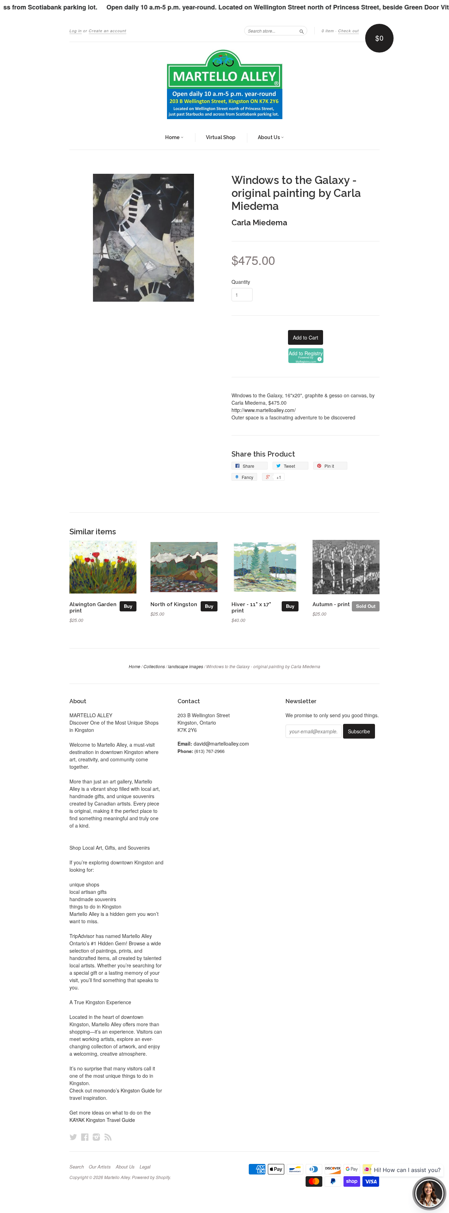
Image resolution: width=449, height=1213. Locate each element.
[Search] (302, 30)
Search (76, 1166)
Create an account (107, 30)
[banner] (224, 84)
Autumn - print (331, 604)
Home (173, 137)
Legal (145, 1166)
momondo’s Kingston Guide (124, 1090)
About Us (269, 137)
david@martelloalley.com (221, 743)
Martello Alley (117, 1177)
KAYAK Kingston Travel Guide (102, 1119)
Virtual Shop (220, 137)
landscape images (185, 666)
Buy (128, 606)
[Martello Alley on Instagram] (96, 1137)
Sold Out (365, 606)
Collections (154, 666)
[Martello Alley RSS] (108, 1137)
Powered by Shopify (151, 1177)
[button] (305, 355)
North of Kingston (173, 604)
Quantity (241, 282)
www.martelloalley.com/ (264, 409)
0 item (328, 30)
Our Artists (100, 1166)
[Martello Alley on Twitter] (73, 1137)
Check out (348, 30)
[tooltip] (318, 358)
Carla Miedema (259, 222)
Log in (75, 30)
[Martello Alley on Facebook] (85, 1137)
